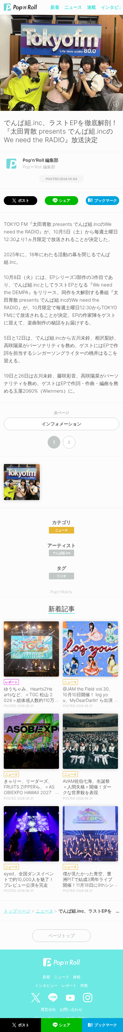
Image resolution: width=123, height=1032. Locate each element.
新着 (54, 7)
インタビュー (46, 985)
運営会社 (48, 1009)
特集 (84, 985)
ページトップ (61, 935)
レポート (69, 985)
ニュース (73, 7)
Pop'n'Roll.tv (61, 591)
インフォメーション (61, 423)
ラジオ (61, 576)
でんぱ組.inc (61, 553)
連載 (91, 7)
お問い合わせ (71, 1009)
